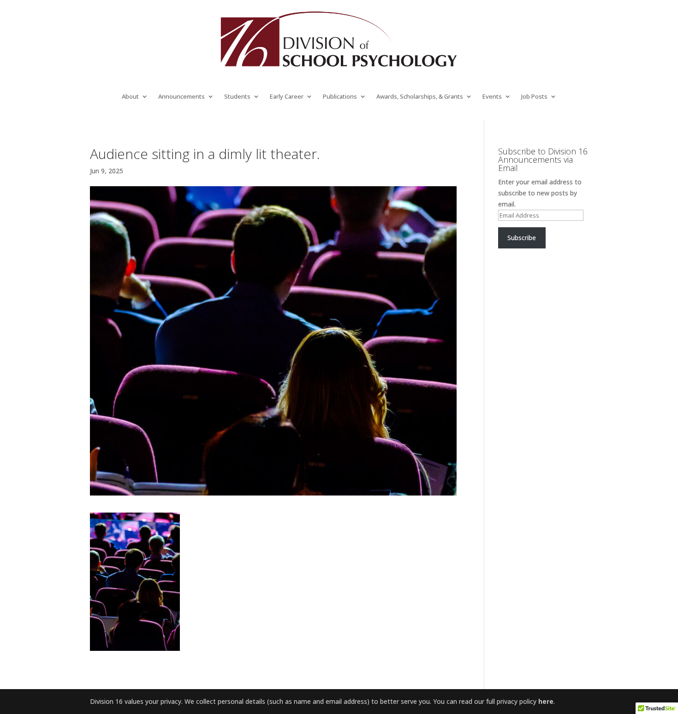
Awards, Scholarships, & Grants (419, 96)
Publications (340, 96)
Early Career (286, 96)
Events (492, 96)
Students (237, 96)
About (130, 96)
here (545, 701)
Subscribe (521, 237)
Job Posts (534, 96)
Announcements (181, 96)
